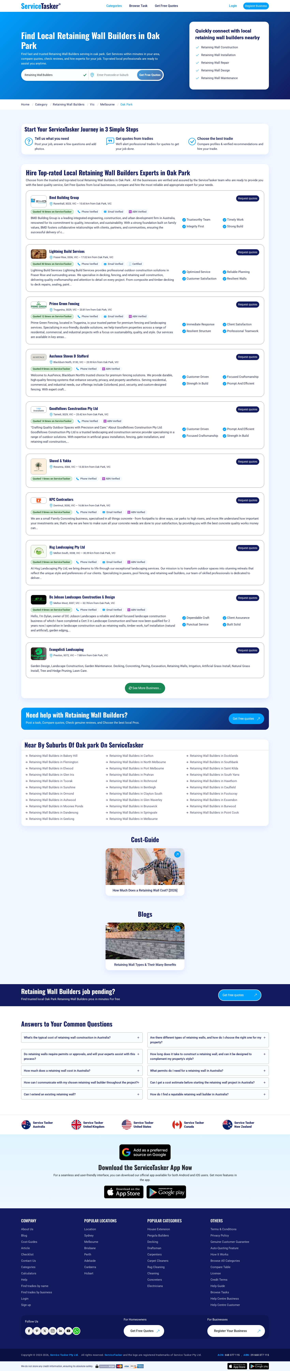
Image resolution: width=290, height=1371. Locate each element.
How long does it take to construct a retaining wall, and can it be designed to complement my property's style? (201, 1056)
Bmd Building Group (64, 197)
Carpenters (154, 1254)
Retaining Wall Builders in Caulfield (213, 787)
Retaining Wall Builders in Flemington (53, 762)
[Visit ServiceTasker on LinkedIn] (61, 1331)
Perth (87, 1254)
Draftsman (154, 1248)
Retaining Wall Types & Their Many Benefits (145, 965)
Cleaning (153, 1273)
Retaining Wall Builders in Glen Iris (51, 774)
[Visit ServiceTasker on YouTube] (68, 1331)
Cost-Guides (29, 1242)
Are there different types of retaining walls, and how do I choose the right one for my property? (205, 1040)
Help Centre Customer (225, 1305)
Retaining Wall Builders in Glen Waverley (135, 800)
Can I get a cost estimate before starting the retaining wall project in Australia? (202, 1082)
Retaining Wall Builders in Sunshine (52, 787)
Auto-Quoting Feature (224, 1248)
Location (90, 1229)
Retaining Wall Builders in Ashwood (52, 800)
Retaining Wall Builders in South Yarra (214, 774)
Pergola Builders (158, 1235)
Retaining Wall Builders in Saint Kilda (214, 768)
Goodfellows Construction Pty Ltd (73, 408)
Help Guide (217, 1286)
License (215, 1273)
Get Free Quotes (142, 1331)
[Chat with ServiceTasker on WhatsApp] (76, 1331)
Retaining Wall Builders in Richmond (133, 781)
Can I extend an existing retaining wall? (50, 1094)
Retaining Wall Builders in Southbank (214, 762)
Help (24, 1279)
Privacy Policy (219, 1235)
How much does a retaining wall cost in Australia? (57, 1070)
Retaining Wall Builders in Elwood (51, 768)
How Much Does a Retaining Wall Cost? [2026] (145, 890)
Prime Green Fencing (64, 303)
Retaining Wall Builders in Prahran (131, 774)
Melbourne (107, 104)
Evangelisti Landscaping (66, 649)
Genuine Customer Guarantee (229, 1242)
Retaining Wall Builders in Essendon (213, 800)
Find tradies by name (34, 1286)
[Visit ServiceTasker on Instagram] (53, 1331)
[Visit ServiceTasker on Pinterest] (37, 1331)
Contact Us (28, 1261)
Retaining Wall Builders (68, 104)
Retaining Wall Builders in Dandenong (53, 812)
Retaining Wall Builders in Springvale (133, 812)
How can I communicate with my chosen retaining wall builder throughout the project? (81, 1082)
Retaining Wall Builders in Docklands (214, 756)
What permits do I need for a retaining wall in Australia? (186, 1070)
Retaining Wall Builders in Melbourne (133, 819)
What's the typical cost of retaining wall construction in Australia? (67, 1037)
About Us (27, 1229)
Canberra (90, 1267)
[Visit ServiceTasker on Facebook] (29, 1331)
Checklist (27, 1254)
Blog (24, 1235)
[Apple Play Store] (124, 1191)
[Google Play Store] (166, 1191)
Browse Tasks (219, 1292)
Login (233, 6)
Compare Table (220, 1267)
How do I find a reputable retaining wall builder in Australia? (189, 1094)
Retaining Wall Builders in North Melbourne (137, 762)
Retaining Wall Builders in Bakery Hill (53, 756)
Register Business (256, 5)
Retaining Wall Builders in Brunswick (133, 806)
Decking (152, 1242)
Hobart (88, 1273)
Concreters (154, 1279)
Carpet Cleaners (157, 1261)
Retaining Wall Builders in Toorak (51, 781)
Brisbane (90, 1248)
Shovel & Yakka (60, 461)
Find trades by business (36, 1292)
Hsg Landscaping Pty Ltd (67, 547)
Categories (28, 1267)
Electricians (155, 1286)
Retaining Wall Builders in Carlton (131, 756)
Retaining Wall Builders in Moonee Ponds (56, 806)
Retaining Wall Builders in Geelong (51, 819)
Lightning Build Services (67, 251)
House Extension (158, 1229)
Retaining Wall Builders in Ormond (51, 793)
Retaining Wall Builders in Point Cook (214, 812)
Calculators (28, 1273)
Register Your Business (231, 1331)
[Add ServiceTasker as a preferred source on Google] (145, 1152)
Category (41, 104)
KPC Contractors (61, 499)
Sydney (89, 1235)
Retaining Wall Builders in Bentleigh (132, 787)
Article (25, 1248)
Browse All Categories (225, 1261)
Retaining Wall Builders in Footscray (213, 793)
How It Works (219, 1254)
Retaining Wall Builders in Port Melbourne (136, 768)
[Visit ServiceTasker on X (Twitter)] (45, 1331)
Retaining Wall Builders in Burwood (213, 806)
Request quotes (247, 198)
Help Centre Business (224, 1298)
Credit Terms (218, 1279)
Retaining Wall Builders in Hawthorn (213, 781)
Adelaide (90, 1261)
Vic (92, 104)
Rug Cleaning (156, 1267)
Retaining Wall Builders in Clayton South (135, 793)
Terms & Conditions (223, 1229)
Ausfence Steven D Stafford (69, 356)
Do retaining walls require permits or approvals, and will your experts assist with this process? (79, 1056)
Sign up (26, 1305)
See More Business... (146, 688)
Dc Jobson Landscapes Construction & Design (82, 597)
